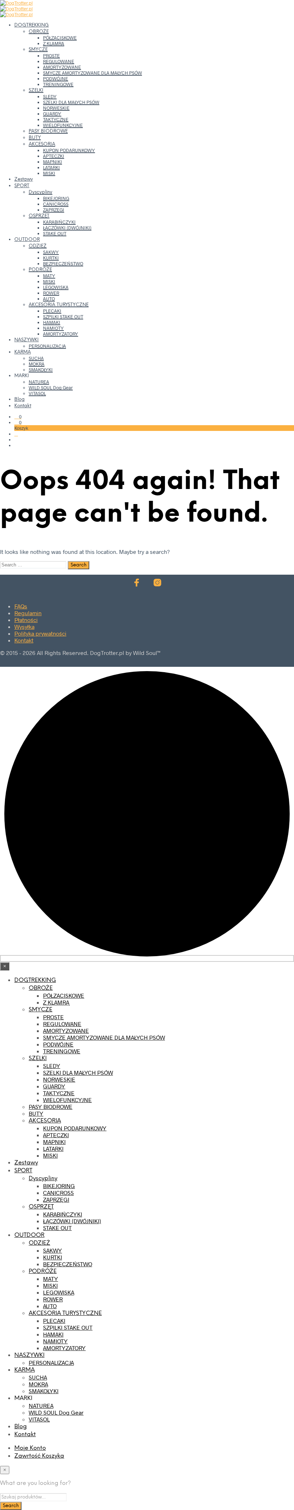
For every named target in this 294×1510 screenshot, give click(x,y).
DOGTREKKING (31, 25)
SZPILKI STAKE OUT (63, 316)
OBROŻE (39, 31)
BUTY (35, 138)
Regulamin (28, 612)
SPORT (21, 186)
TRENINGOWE (58, 84)
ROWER (51, 293)
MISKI (49, 173)
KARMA (22, 352)
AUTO (49, 298)
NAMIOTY (53, 328)
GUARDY (52, 114)
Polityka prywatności (40, 633)
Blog (19, 399)
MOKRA (36, 364)
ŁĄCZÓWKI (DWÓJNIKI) (67, 228)
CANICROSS (55, 204)
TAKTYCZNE (55, 119)
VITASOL (37, 393)
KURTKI (51, 258)
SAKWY (51, 252)
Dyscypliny (40, 192)
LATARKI (51, 167)
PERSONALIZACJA (47, 346)
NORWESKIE (56, 108)
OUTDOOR (27, 239)
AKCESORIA (42, 144)
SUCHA (36, 358)
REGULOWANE (58, 61)
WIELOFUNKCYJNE (63, 125)
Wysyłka (24, 626)
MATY (49, 276)
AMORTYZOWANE (62, 67)
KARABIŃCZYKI (59, 222)
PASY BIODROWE (48, 131)
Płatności (26, 619)
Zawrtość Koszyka (39, 1456)
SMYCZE (38, 49)
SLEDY (50, 96)
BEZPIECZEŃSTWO (63, 263)
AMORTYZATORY (60, 334)
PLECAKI (52, 311)
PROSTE (51, 55)
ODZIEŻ (38, 246)
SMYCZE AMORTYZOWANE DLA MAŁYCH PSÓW (92, 73)
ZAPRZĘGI (53, 210)
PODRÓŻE (40, 269)
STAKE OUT (54, 233)
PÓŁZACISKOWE (60, 38)
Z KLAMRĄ (53, 43)
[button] (18, 416)
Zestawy (23, 179)
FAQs (20, 606)
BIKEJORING (56, 198)
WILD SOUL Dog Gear (51, 387)
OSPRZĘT (39, 216)
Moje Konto (30, 1448)
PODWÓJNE (55, 78)
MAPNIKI (52, 162)
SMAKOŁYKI (41, 369)
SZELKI (36, 90)
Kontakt (22, 406)
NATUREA (39, 382)
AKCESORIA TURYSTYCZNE (59, 305)
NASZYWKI (26, 340)
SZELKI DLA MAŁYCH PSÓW (71, 102)
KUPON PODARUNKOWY (69, 150)
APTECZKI (53, 156)
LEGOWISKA (55, 287)
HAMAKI (51, 322)
